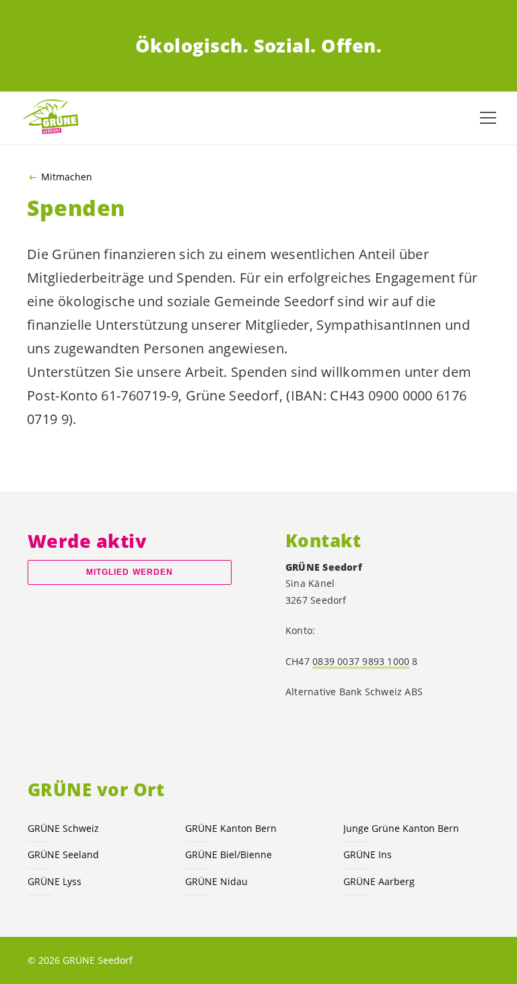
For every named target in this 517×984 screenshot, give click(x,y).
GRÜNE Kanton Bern (231, 828)
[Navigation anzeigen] (488, 118)
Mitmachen (66, 177)
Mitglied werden (129, 572)
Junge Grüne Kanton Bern (401, 828)
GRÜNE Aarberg (379, 881)
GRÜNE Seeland (63, 854)
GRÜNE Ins (367, 854)
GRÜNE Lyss (54, 881)
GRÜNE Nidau (216, 881)
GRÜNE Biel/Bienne (228, 854)
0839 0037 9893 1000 (360, 661)
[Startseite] (54, 117)
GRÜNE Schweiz (63, 828)
